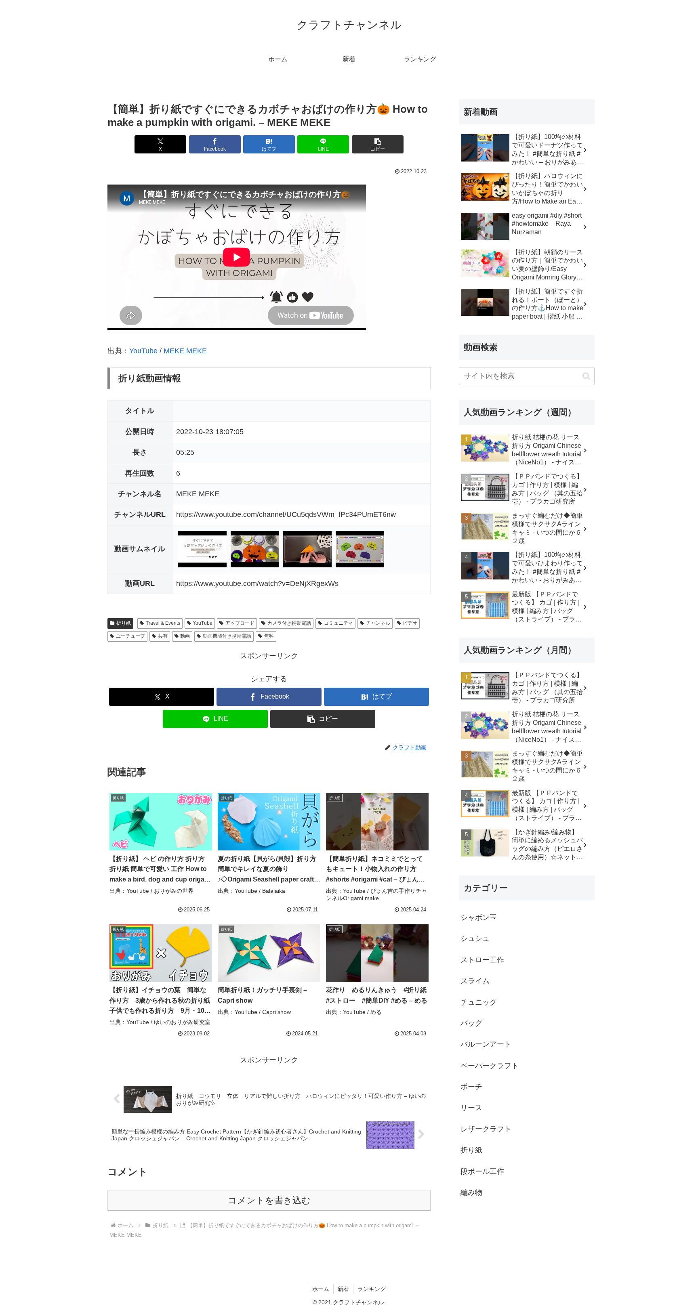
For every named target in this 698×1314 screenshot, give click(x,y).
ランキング (371, 1289)
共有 (163, 636)
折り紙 (123, 623)
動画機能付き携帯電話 (227, 636)
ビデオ (410, 623)
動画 (185, 636)
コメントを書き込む (269, 1200)
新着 (343, 1289)
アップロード (239, 623)
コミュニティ (338, 623)
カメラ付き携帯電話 (289, 623)
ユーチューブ (130, 636)
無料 (269, 636)
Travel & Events (163, 623)
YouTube (143, 351)
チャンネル (378, 623)
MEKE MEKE (185, 351)
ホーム (320, 1289)
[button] (378, 144)
